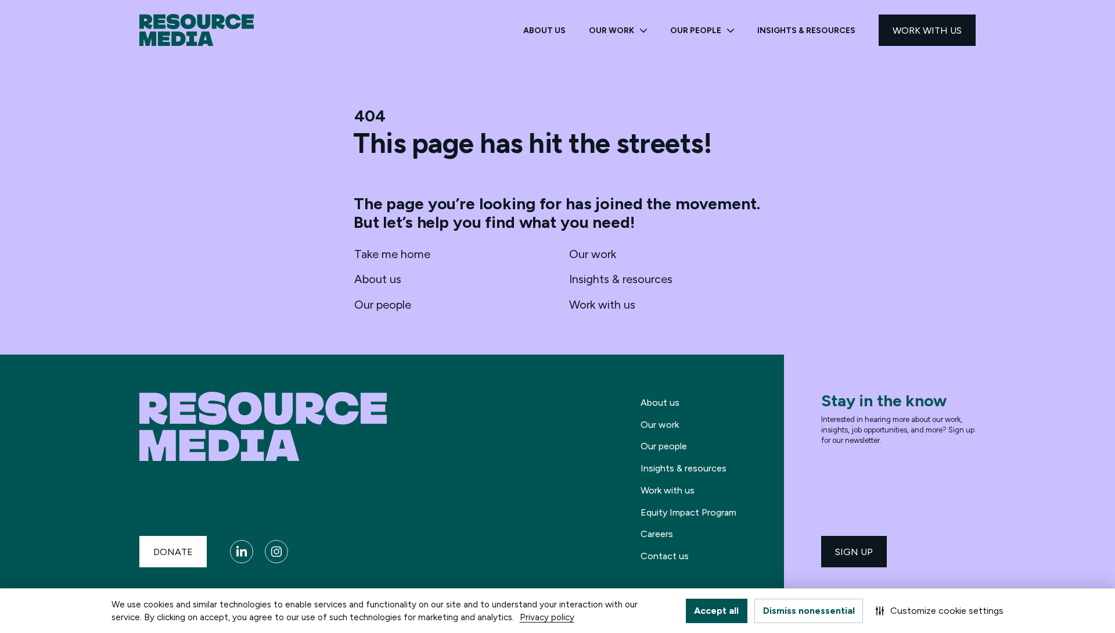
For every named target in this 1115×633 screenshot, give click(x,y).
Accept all (716, 610)
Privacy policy (547, 617)
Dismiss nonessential (809, 610)
